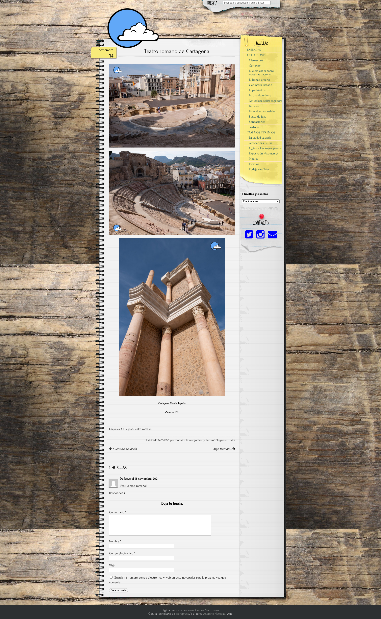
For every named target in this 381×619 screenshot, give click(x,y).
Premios (254, 164)
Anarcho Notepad (214, 613)
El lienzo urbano (259, 79)
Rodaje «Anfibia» (259, 169)
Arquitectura (207, 440)
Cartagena (127, 429)
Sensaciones (257, 122)
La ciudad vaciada (260, 137)
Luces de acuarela (124, 449)
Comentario (117, 512)
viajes (231, 440)
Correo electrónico (122, 553)
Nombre (115, 541)
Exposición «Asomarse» (263, 153)
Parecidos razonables (262, 111)
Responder (116, 493)
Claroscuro (256, 60)
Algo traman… (222, 449)
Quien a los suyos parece (265, 148)
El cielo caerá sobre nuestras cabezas (261, 72)
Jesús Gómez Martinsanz (203, 610)
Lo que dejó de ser (260, 95)
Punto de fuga (257, 116)
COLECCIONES (256, 55)
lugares (221, 440)
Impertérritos (257, 90)
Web (111, 565)
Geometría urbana (260, 85)
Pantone (254, 106)
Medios (253, 158)
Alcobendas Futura (260, 143)
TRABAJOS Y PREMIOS (261, 132)
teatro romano (143, 429)
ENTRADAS (254, 50)
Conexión (255, 65)
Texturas (254, 127)
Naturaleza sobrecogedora (265, 101)
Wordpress (182, 613)
